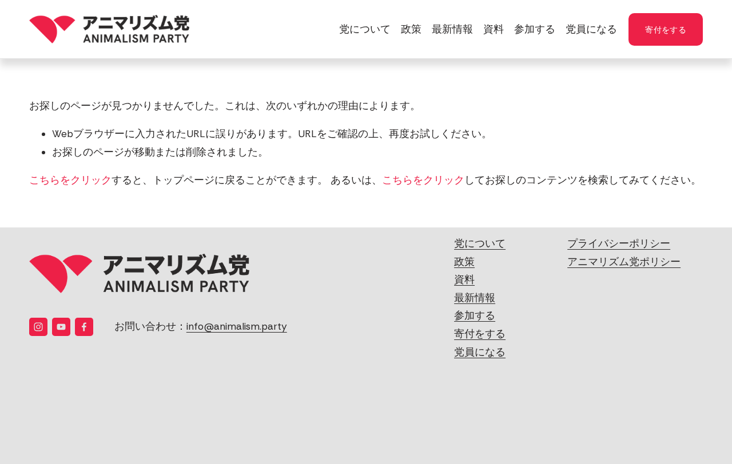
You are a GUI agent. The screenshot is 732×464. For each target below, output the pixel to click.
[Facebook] (84, 327)
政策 (411, 29)
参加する (534, 29)
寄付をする (665, 29)
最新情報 (452, 29)
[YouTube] (61, 327)
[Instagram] (38, 327)
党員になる (591, 29)
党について (365, 29)
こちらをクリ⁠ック (70, 180)
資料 (493, 29)
